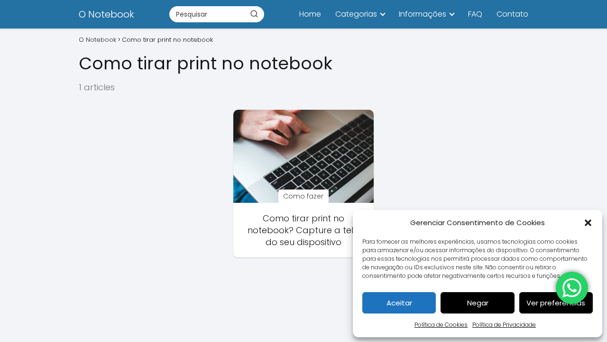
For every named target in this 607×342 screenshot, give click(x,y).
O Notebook (106, 14)
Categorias (356, 14)
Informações (422, 14)
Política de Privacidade (504, 325)
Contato (512, 14)
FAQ (475, 14)
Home (310, 14)
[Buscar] (254, 13)
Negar (477, 303)
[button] (588, 223)
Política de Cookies (441, 325)
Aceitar (399, 303)
